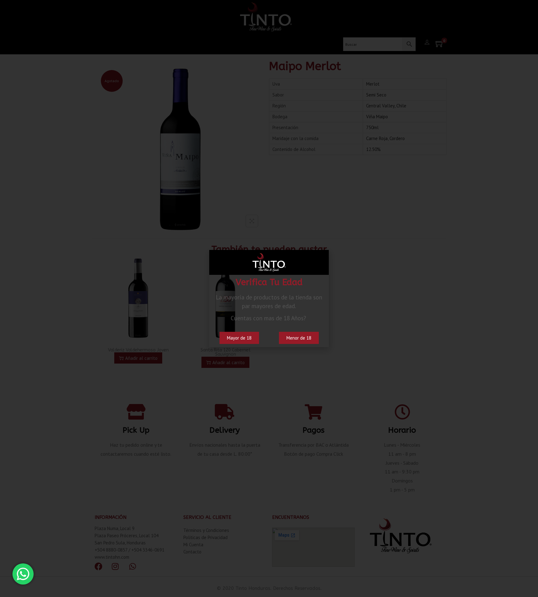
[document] (269, 298)
